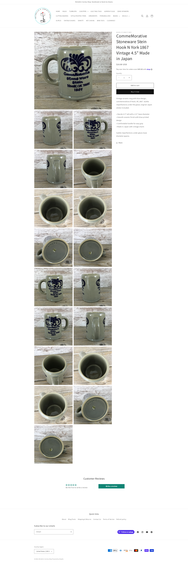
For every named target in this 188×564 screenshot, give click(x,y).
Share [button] (120, 143)
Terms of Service (108, 519)
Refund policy (121, 519)
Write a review (111, 486)
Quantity (119, 73)
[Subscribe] (70, 531)
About (64, 519)
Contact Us (97, 519)
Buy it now (135, 92)
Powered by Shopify (57, 559)
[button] (83, 11)
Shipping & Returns (84, 519)
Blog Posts (72, 519)
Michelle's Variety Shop (45, 559)
